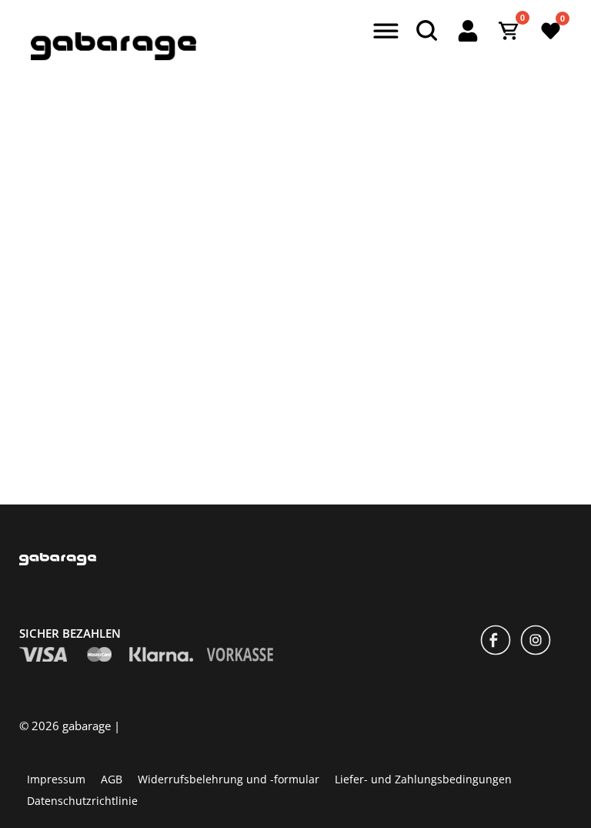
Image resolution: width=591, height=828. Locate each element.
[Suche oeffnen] (426, 31)
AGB (111, 778)
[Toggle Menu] (383, 32)
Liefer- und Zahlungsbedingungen (423, 778)
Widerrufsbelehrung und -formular (228, 778)
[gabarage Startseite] (113, 56)
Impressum (56, 778)
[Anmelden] (468, 31)
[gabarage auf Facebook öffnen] (495, 642)
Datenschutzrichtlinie (82, 799)
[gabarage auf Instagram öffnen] (535, 642)
